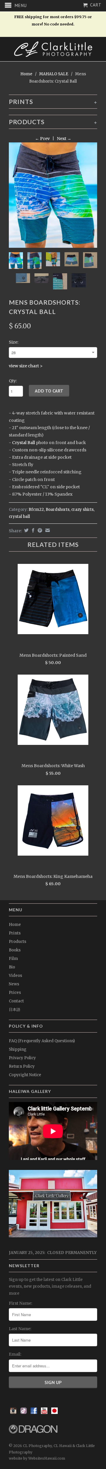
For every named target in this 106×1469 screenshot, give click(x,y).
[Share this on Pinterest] (39, 530)
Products (17, 941)
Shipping (17, 1049)
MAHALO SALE (53, 73)
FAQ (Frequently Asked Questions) (42, 1040)
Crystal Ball (23, 442)
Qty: (13, 380)
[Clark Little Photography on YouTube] (44, 1412)
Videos (15, 975)
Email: (15, 1354)
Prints (15, 933)
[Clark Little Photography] (53, 49)
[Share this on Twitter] (26, 530)
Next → (64, 138)
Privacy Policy (22, 1057)
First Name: (20, 1303)
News (14, 984)
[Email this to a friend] (47, 530)
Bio (12, 967)
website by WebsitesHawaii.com (37, 1458)
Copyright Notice (25, 1074)
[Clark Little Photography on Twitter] (23, 1412)
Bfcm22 (36, 509)
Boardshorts (57, 509)
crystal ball (19, 516)
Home (15, 924)
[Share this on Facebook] (32, 530)
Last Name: (20, 1328)
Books (15, 950)
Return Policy (22, 1066)
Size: (13, 342)
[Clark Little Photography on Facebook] (34, 1412)
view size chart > (26, 365)
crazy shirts (82, 509)
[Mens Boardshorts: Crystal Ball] (53, 195)
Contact (16, 1001)
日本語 (14, 1009)
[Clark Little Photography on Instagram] (13, 1412)
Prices (15, 992)
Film (13, 958)
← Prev (42, 138)
